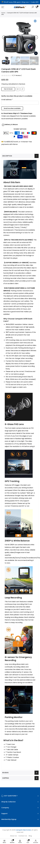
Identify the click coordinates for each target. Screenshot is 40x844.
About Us (13, 836)
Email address (7, 99)
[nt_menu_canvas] (5, 7)
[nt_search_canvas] (33, 7)
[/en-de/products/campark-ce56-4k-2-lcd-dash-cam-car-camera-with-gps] (18, 89)
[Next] (36, 37)
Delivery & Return (11, 124)
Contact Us (23, 836)
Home (3, 13)
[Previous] (4, 37)
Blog (30, 836)
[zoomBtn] (36, 53)
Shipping (4, 84)
